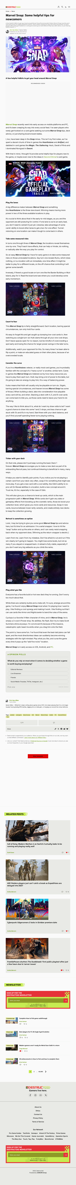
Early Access (26, 715)
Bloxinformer (49, 1139)
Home (7, 11)
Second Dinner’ (50, 157)
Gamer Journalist (38, 1136)
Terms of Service (33, 1005)
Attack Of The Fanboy (47, 1133)
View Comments (38, 756)
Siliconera (10, 1136)
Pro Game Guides (15, 1133)
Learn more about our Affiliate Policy (35, 737)
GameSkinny (49, 1136)
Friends (13, 677)
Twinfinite (26, 1133)
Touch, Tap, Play (29, 1139)
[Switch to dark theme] (66, 7)
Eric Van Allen (14, 30)
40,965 (40, 1071)
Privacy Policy (43, 1005)
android (12, 715)
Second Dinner (62, 715)
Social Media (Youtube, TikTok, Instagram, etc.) (27, 682)
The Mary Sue (17, 1139)
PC (52, 647)
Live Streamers (16, 673)
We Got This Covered (22, 1136)
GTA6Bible (59, 1139)
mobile (51, 715)
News (13, 11)
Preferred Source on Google (39, 741)
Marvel (37, 715)
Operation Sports (62, 1136)
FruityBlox (39, 1139)
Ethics (38, 1111)
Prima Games (60, 1133)
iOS (33, 715)
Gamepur (34, 1133)
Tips (7, 717)
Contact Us (38, 1114)
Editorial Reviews (16, 669)
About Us (38, 1107)
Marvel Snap (11, 124)
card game (19, 715)
